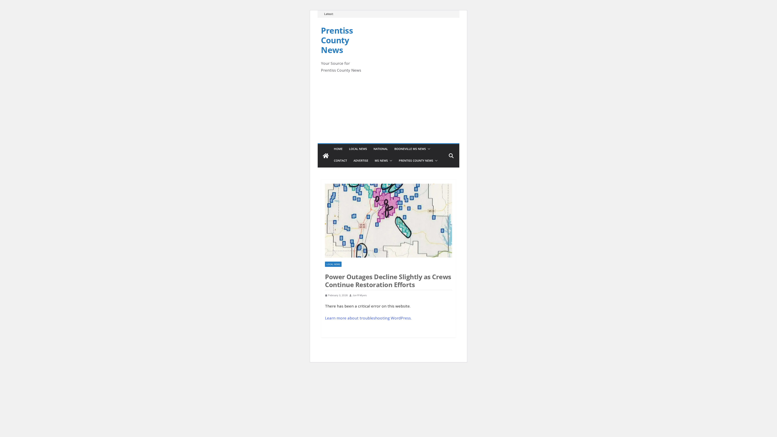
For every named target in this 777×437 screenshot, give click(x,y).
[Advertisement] (388, 113)
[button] (428, 149)
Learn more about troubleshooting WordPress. (368, 318)
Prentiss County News (337, 40)
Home (338, 149)
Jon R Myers (359, 295)
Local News (358, 149)
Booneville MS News (410, 149)
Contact (340, 160)
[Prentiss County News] (326, 156)
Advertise (360, 160)
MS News (381, 160)
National (381, 149)
